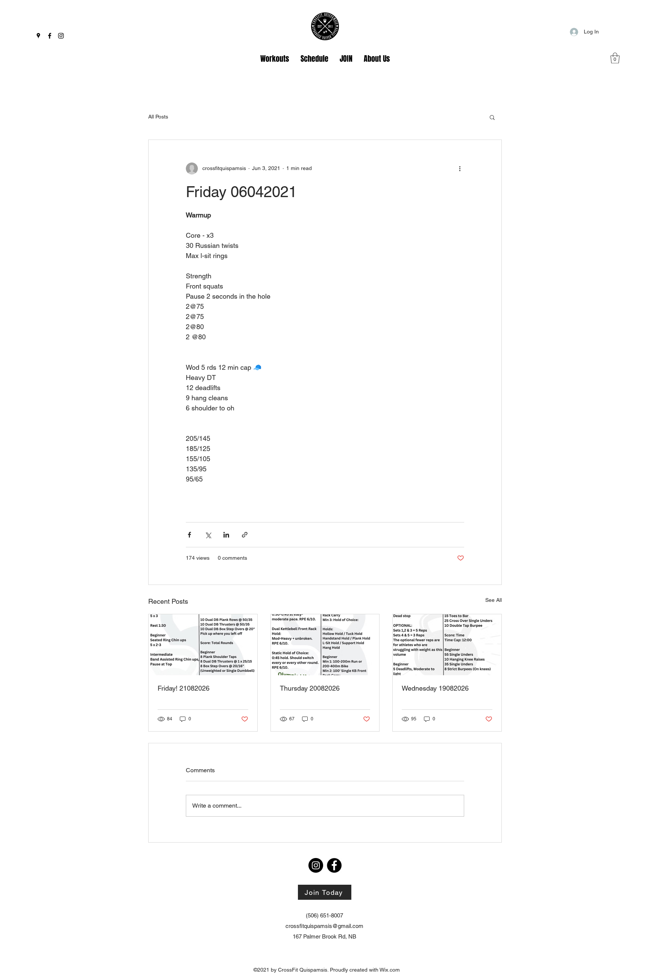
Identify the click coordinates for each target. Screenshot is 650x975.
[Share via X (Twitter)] (207, 534)
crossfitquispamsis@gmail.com (324, 926)
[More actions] (459, 168)
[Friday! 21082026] (203, 644)
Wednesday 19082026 (435, 688)
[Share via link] (244, 534)
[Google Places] (38, 35)
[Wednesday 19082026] (447, 644)
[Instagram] (61, 35)
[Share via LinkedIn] (226, 534)
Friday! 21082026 (184, 688)
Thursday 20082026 (310, 688)
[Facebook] (49, 35)
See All (493, 600)
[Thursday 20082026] (325, 644)
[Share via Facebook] (189, 534)
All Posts (158, 117)
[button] (615, 58)
